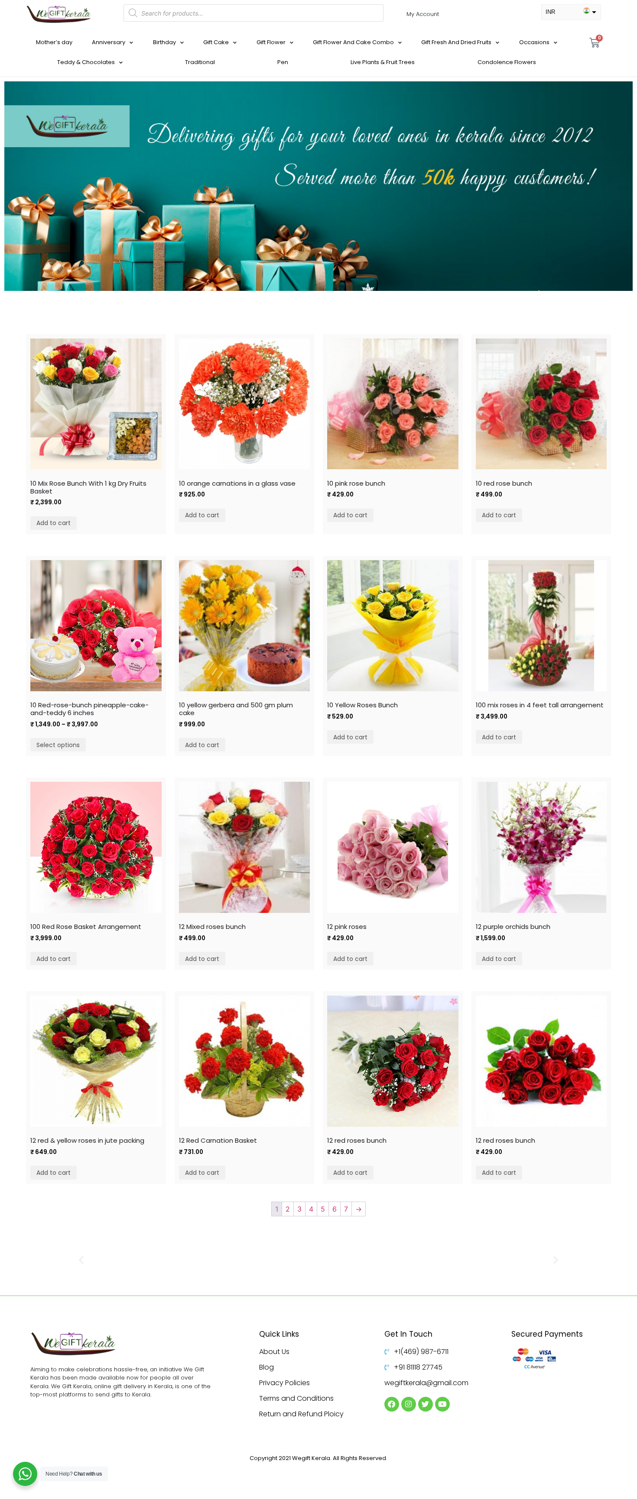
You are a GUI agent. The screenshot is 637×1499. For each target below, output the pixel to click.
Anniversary (108, 42)
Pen (282, 62)
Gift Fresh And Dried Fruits (456, 42)
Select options (58, 745)
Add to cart (53, 523)
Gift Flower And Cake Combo (353, 42)
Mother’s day (54, 42)
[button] (81, 1259)
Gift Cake (216, 42)
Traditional (200, 62)
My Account (422, 14)
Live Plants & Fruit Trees (383, 62)
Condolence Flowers (507, 62)
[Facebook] (391, 1404)
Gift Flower (271, 42)
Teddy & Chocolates (86, 62)
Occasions (534, 42)
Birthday (164, 42)
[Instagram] (408, 1404)
